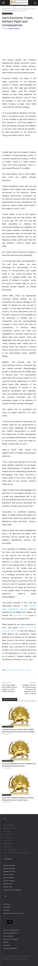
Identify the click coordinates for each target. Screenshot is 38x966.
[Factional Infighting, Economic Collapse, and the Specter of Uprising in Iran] (19, 750)
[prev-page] (3, 809)
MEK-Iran (16, 670)
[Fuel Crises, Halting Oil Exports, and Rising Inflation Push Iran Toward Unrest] (19, 784)
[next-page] (6, 809)
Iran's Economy (26, 670)
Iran (6, 670)
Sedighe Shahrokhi (13, 28)
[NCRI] (19, 2)
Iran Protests (10, 670)
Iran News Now (10, 9)
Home (4, 9)
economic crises (20, 615)
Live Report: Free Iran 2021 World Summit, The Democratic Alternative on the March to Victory (29, 689)
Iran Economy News (20, 9)
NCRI (20, 670)
